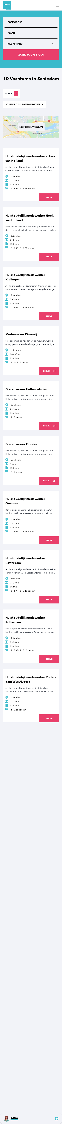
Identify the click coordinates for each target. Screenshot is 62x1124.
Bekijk (49, 197)
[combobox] (31, 33)
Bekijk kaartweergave (31, 127)
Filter (11, 93)
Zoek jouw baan (31, 55)
